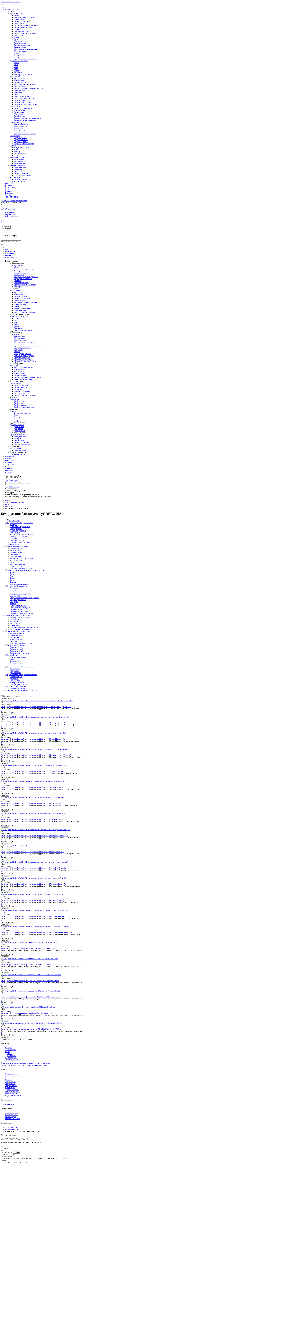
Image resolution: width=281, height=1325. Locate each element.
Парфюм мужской (21, 142)
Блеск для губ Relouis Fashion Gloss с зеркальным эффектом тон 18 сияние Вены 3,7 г (33, 900)
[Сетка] (3, 695)
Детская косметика (17, 157)
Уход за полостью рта (22, 148)
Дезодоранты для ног (22, 130)
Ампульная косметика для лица (26, 49)
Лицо (16, 69)
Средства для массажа (22, 90)
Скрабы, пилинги (20, 126)
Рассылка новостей (12, 1119)
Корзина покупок (11, 215)
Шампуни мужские (21, 173)
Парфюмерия (15, 136)
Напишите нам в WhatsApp (11, 2)
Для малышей (19, 159)
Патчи (16, 53)
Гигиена (13, 146)
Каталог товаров (11, 9)
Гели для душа (19, 86)
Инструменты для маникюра (25, 120)
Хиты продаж (10, 187)
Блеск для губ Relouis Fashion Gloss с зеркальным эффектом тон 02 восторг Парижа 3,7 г (34, 723)
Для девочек (18, 161)
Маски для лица (20, 51)
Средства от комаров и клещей (25, 104)
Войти (7, 249)
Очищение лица (20, 57)
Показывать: (5, 699)
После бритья (19, 171)
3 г (4, 1163)
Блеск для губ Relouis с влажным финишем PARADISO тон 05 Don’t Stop (28, 965)
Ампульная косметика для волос (26, 25)
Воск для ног (19, 128)
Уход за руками (15, 106)
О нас (7, 189)
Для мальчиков (19, 163)
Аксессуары (18, 35)
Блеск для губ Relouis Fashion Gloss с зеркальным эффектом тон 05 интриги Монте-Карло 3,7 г (36, 755)
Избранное (9, 213)
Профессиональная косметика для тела (28, 88)
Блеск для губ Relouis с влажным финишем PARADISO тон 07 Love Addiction (30, 981)
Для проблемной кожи (22, 55)
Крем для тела (19, 78)
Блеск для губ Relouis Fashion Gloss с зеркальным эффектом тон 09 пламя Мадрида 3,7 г (34, 787)
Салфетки (17, 155)
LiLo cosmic (38, 1159)
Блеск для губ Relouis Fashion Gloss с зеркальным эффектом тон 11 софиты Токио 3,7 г (33, 819)
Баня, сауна (18, 92)
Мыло (16, 150)
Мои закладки (10, 1117)
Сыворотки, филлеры (22, 21)
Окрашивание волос (21, 31)
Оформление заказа (12, 217)
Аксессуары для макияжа (23, 75)
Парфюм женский (21, 140)
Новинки (8, 185)
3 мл (10, 1163)
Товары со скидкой (12, 1060)
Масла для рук (19, 110)
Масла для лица (20, 41)
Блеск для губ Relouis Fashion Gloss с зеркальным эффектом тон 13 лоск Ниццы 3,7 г (32, 852)
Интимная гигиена (21, 153)
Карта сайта (9, 1104)
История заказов (11, 1115)
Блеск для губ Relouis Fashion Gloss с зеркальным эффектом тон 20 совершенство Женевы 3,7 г (36, 932)
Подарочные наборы (17, 181)
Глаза (16, 65)
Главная (8, 500)
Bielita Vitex (19, 1159)
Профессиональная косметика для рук (28, 118)
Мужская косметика (17, 165)
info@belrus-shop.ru (12, 487)
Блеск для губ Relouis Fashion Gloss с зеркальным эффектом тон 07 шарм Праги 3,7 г (32, 771)
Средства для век (20, 43)
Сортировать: (6, 697)
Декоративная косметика (19, 61)
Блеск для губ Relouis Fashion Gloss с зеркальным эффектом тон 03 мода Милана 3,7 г (33, 739)
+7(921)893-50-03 (11, 481)
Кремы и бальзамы (21, 124)
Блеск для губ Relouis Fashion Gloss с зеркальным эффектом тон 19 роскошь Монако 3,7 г (34, 916)
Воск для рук (19, 112)
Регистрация (10, 209)
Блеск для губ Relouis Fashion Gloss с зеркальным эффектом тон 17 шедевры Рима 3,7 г (33, 884)
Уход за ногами (15, 122)
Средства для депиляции (23, 102)
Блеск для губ (10, 506)
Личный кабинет (11, 1113)
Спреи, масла (19, 23)
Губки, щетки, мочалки (22, 96)
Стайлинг (17, 29)
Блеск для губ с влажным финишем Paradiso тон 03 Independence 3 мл (27, 1013)
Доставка (8, 191)
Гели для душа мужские (23, 175)
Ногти (16, 71)
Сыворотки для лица (22, 45)
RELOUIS (17, 1152)
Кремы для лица (20, 39)
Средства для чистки (22, 179)
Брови (16, 63)
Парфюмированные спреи (24, 144)
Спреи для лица (20, 47)
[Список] (2, 695)
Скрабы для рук (20, 116)
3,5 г (16, 1163)
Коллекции (9, 183)
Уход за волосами (16, 13)
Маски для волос (20, 19)
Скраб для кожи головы (23, 27)
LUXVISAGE (50, 1159)
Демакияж (18, 73)
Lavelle (29, 1159)
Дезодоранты (19, 151)
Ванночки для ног (21, 132)
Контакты (9, 193)
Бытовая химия (15, 177)
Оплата (8, 195)
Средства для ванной (22, 100)
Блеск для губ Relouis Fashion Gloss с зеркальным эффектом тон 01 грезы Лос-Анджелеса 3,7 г (36, 707)
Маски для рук (19, 114)
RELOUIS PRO (14, 521)
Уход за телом (15, 77)
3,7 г (22, 1163)
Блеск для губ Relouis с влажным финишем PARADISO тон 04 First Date (28, 948)
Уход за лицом (15, 37)
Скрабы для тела (20, 82)
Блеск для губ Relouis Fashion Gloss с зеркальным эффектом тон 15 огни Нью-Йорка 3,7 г (34, 868)
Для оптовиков (10, 1056)
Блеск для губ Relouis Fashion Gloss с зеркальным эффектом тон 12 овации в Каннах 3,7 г (34, 836)
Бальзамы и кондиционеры (24, 17)
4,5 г (27, 1163)
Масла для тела (19, 80)
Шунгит (17, 94)
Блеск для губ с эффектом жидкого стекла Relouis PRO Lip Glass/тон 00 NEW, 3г (31, 1029)
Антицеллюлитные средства (24, 84)
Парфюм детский (20, 138)
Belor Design (8, 1159)
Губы (16, 67)
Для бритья (18, 169)
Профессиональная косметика (25, 33)
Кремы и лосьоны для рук (23, 108)
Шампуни (18, 15)
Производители (11, 1058)
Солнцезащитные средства (24, 98)
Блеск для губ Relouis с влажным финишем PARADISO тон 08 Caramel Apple (30, 997)
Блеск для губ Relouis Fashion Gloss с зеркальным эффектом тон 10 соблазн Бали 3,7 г (33, 803)
